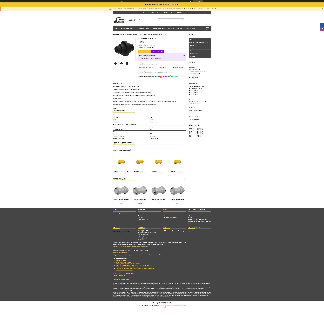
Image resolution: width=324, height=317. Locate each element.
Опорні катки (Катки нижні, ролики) (142, 34)
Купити (144, 51)
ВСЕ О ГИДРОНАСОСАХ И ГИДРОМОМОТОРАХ (128, 264)
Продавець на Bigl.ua (162, 303)
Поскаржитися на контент (166, 305)
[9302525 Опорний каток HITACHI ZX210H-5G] (177, 161)
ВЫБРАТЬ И (130, 246)
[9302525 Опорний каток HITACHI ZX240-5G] (158, 161)
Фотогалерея (194, 53)
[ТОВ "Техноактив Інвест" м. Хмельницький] (119, 20)
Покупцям (140, 217)
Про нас (179, 28)
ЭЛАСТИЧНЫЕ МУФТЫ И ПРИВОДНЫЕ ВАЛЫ (128, 267)
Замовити (175, 4)
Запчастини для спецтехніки (123, 28)
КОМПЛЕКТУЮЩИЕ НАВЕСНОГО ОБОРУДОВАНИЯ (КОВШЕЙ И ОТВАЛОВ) (135, 268)
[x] (115, 109)
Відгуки (192, 56)
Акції (191, 39)
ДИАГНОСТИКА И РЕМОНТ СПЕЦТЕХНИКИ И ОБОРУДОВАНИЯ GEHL (134, 265)
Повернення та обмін (142, 28)
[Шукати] (182, 19)
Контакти (171, 28)
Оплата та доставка (159, 28)
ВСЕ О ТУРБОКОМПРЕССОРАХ (123, 262)
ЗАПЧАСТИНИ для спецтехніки (199, 42)
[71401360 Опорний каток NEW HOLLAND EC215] (121, 161)
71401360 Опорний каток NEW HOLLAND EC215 (121, 172)
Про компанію (194, 48)
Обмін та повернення (143, 219)
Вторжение (141, 213)
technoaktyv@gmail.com (196, 88)
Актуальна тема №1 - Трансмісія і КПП (197, 219)
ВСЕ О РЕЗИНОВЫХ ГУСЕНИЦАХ (124, 270)
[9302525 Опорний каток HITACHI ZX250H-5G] (140, 161)
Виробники (193, 45)
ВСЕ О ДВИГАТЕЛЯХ (121, 260)
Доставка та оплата (143, 215)
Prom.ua (170, 302)
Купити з (155, 51)
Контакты (115, 284)
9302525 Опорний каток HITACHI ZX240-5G (158, 172)
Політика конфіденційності (179, 305)
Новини (165, 215)
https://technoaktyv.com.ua (197, 86)
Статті (164, 213)
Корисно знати (190, 28)
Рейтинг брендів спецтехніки (170, 217)
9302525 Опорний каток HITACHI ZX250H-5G (140, 172)
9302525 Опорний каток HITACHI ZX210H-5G (177, 172)
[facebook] (113, 109)
